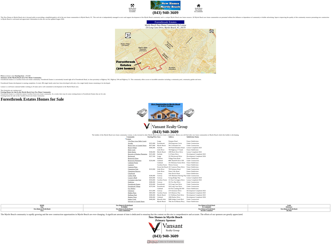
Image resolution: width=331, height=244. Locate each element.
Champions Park (133, 169)
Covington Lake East (134, 180)
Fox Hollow (131, 188)
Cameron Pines (132, 167)
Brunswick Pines (133, 158)
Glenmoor (131, 191)
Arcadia (130, 143)
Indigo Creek (132, 199)
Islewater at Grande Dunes (136, 201)
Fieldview (131, 182)
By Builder (132, 11)
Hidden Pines (132, 193)
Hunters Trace (132, 197)
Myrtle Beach (132, 8)
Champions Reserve (134, 171)
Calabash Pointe (133, 163)
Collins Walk (132, 175)
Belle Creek (131, 150)
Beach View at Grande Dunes (137, 145)
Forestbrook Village (134, 186)
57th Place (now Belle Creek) (137, 141)
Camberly (131, 165)
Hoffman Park (132, 195)
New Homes (132, 10)
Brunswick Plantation (134, 160)
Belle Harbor (132, 152)
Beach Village (132, 148)
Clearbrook (131, 173)
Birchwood (131, 156)
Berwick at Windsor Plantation (137, 154)
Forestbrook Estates (134, 184)
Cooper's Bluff (132, 178)
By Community (198, 11)
